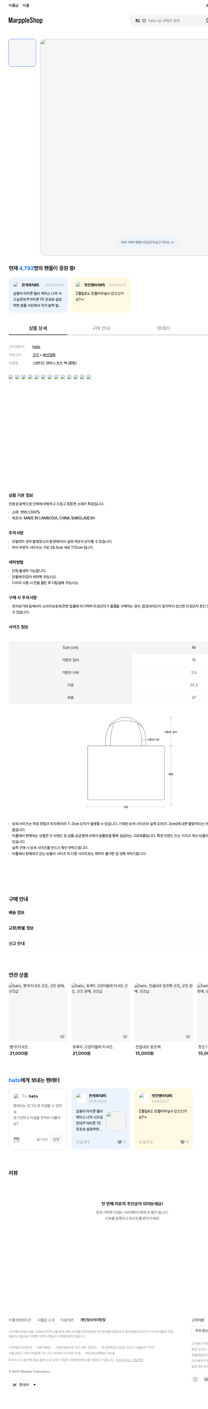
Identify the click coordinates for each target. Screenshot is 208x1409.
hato (36, 347)
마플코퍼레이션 (20, 1320)
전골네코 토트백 (148, 1047)
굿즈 (35, 355)
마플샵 (13, 5)
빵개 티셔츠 (19, 1047)
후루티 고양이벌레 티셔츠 (93, 1047)
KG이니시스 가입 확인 (130, 1360)
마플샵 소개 (46, 1320)
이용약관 (67, 1320)
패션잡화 (49, 355)
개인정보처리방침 (93, 1320)
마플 (26, 5)
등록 (56, 1139)
